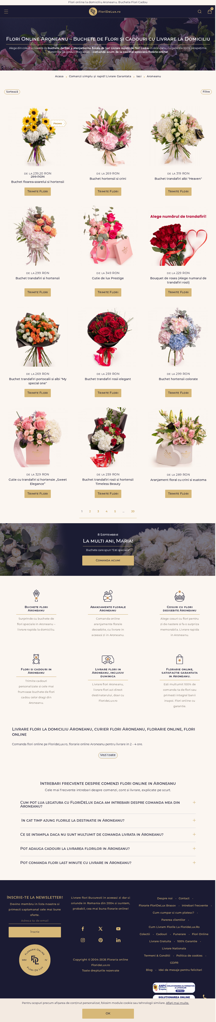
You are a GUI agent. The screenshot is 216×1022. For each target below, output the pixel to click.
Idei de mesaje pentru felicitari (180, 970)
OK (108, 1013)
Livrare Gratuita (160, 941)
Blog (149, 970)
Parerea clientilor (173, 920)
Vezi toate (108, 755)
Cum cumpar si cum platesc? (174, 913)
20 (133, 511)
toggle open (6, 11)
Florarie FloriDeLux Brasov (158, 905)
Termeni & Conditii (157, 955)
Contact (184, 898)
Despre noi (165, 898)
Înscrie (34, 932)
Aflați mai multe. (177, 1003)
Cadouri (162, 934)
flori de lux (104, 11)
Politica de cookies (189, 955)
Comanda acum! (108, 560)
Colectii (145, 934)
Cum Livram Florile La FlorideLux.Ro (174, 927)
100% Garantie (187, 941)
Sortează (12, 91)
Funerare (180, 934)
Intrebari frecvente (195, 905)
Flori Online (200, 934)
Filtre (206, 91)
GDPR (174, 963)
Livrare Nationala (174, 948)
